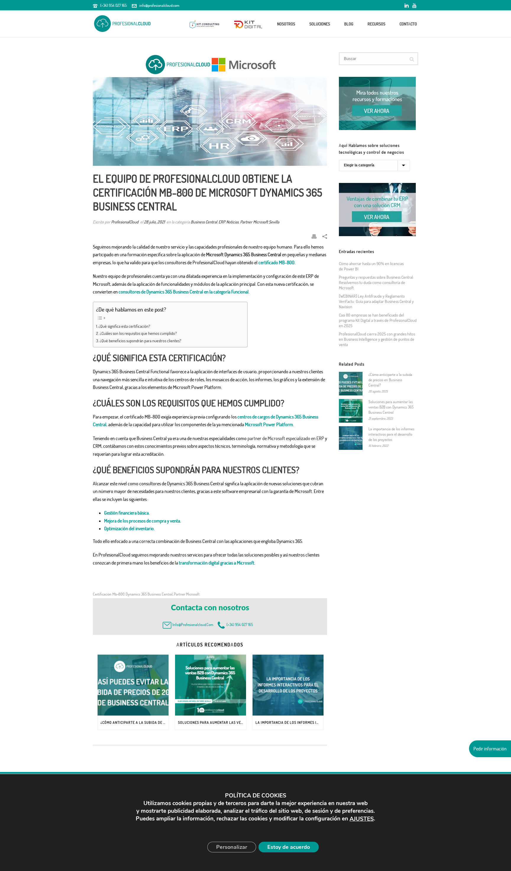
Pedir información (490, 749)
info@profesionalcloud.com (159, 5)
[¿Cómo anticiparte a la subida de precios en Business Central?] (133, 685)
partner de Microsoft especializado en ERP (286, 438)
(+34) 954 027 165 (113, 5)
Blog (348, 23)
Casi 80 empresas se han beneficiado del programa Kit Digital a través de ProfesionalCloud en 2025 (378, 320)
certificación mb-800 (108, 594)
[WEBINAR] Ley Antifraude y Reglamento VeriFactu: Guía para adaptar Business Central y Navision (376, 301)
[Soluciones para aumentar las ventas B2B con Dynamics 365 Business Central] (210, 685)
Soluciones (319, 23)
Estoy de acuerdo (288, 847)
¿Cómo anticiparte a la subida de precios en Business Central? (135, 722)
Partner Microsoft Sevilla (259, 221)
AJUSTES (362, 819)
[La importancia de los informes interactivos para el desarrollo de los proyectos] (288, 685)
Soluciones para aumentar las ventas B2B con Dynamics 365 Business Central (212, 722)
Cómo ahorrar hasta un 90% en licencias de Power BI (371, 266)
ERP (222, 221)
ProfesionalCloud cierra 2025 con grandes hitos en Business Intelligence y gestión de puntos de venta (377, 339)
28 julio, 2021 (154, 221)
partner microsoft (187, 594)
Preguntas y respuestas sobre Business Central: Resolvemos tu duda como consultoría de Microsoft (376, 282)
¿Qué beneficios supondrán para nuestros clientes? (140, 340)
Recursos (376, 23)
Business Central (204, 221)
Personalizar (231, 847)
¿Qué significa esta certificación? (124, 326)
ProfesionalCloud (124, 221)
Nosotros (286, 23)
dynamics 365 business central (149, 594)
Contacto (408, 23)
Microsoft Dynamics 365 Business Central (243, 254)
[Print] (314, 236)
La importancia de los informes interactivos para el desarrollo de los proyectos (290, 722)
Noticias (232, 221)
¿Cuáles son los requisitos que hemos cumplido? (138, 333)
